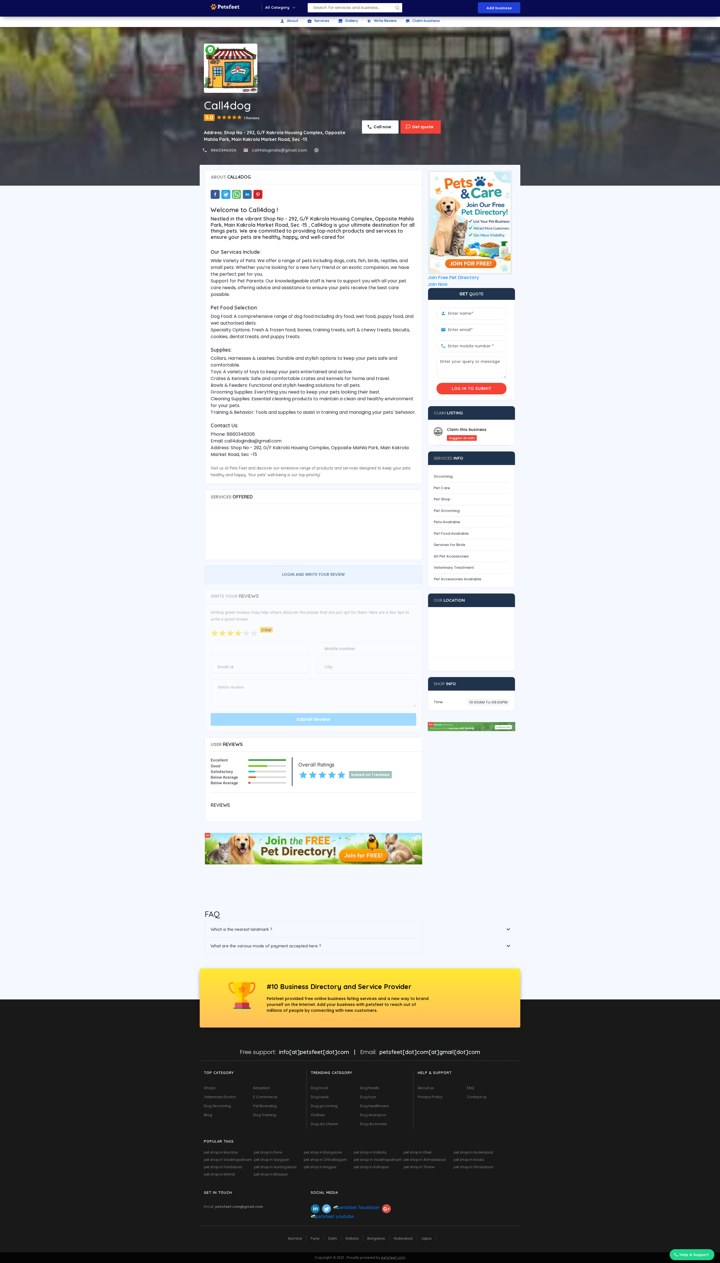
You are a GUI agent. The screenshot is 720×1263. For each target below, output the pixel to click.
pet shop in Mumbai (221, 1152)
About (289, 20)
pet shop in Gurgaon (271, 1159)
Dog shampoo (373, 1115)
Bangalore (376, 1238)
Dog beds (320, 1097)
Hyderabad (403, 1238)
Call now (382, 127)
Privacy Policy (430, 1097)
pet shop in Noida (469, 1159)
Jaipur (426, 1238)
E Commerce (265, 1097)
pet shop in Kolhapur (371, 1167)
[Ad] (313, 848)
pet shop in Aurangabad (275, 1167)
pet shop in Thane (419, 1167)
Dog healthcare (374, 1106)
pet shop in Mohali (219, 1174)
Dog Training (264, 1115)
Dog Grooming (217, 1106)
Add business (499, 7)
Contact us (477, 1097)
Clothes (318, 1115)
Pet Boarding (265, 1106)
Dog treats (369, 1088)
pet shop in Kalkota (370, 1152)
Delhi (332, 1238)
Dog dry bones (373, 1124)
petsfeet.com (393, 1257)
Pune (315, 1238)
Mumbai (295, 1238)
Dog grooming (324, 1106)
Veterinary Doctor (220, 1097)
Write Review (382, 20)
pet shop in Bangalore (323, 1152)
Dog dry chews (324, 1124)
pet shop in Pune (268, 1152)
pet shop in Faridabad (223, 1167)
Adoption (261, 1088)
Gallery (348, 20)
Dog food (319, 1088)
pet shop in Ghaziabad (473, 1167)
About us (426, 1088)
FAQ (470, 1088)
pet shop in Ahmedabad (425, 1159)
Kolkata (352, 1238)
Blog (208, 1115)
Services (318, 20)
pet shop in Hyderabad (473, 1152)
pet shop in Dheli (417, 1152)
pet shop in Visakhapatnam (228, 1159)
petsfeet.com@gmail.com (239, 1206)
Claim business (422, 20)
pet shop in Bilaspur (271, 1174)
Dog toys (368, 1097)
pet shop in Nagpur (320, 1167)
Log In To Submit (471, 388)
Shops (209, 1088)
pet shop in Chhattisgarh (325, 1159)
